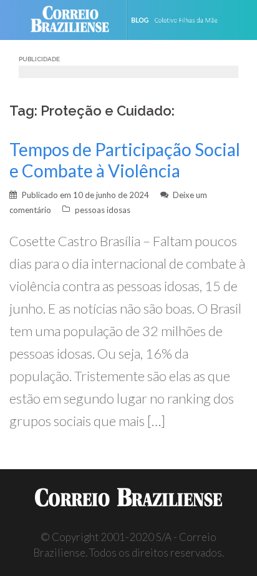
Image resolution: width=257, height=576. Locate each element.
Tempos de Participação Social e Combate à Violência (124, 160)
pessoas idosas (102, 210)
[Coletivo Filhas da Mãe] (182, 20)
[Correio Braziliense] (75, 20)
